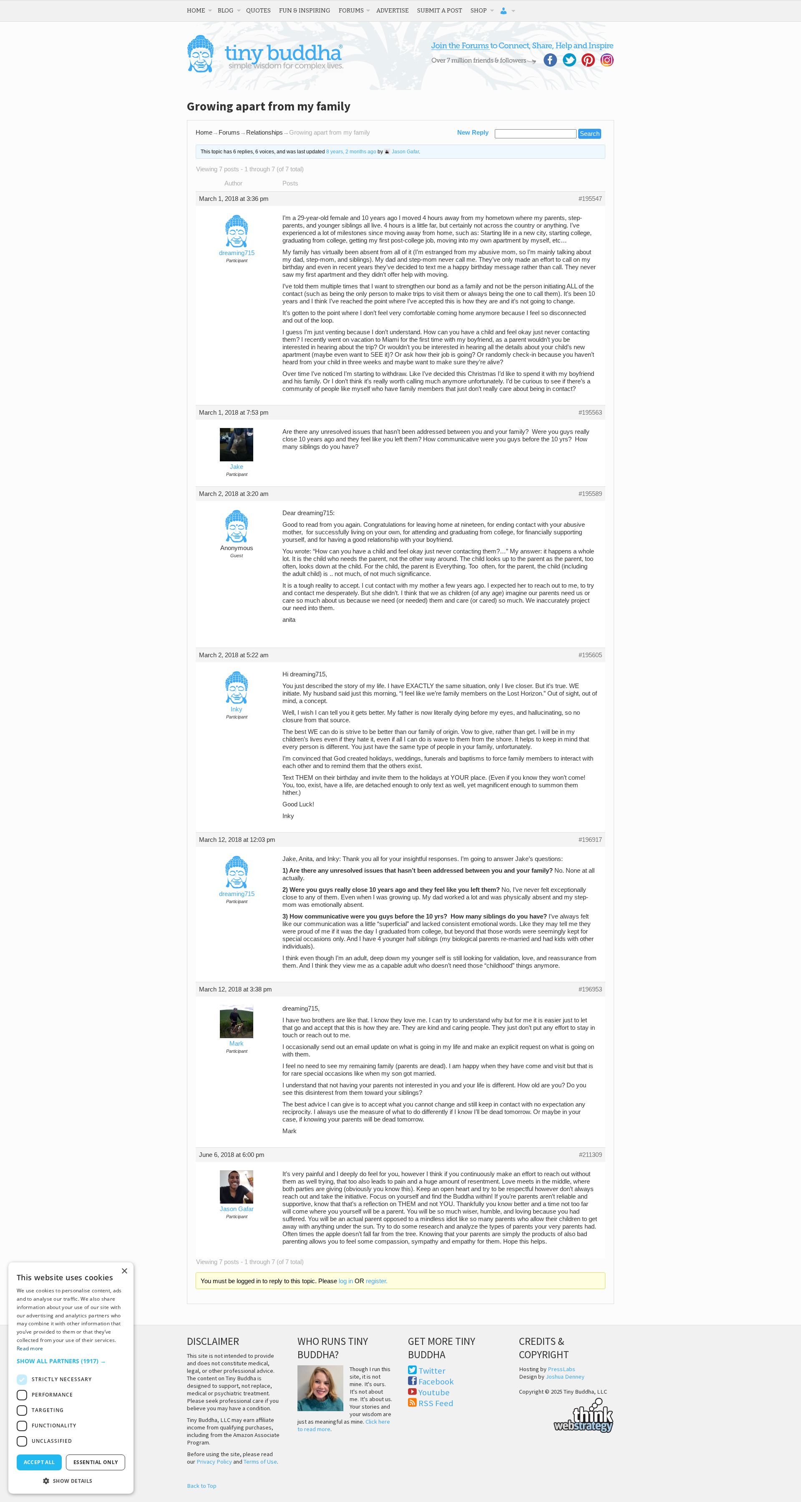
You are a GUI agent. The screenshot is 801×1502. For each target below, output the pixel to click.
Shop (479, 10)
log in (346, 1281)
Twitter (432, 1370)
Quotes (258, 10)
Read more (30, 1348)
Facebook (436, 1381)
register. (377, 1281)
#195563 (590, 412)
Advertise (392, 10)
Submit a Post (439, 10)
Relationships (264, 132)
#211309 (590, 1155)
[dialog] (71, 1378)
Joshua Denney (565, 1376)
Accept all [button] (39, 1462)
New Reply (473, 132)
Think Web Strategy (566, 1414)
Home (196, 10)
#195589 (590, 494)
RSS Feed (435, 1403)
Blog (226, 10)
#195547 (590, 198)
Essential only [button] (95, 1462)
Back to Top (202, 1485)
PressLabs (561, 1369)
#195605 (590, 655)
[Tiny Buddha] (265, 71)
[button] (71, 1361)
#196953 (590, 989)
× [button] (124, 1271)
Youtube (434, 1392)
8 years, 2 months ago (351, 152)
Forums (351, 10)
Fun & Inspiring (304, 10)
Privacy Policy (214, 1461)
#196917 (590, 839)
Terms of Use (260, 1461)
